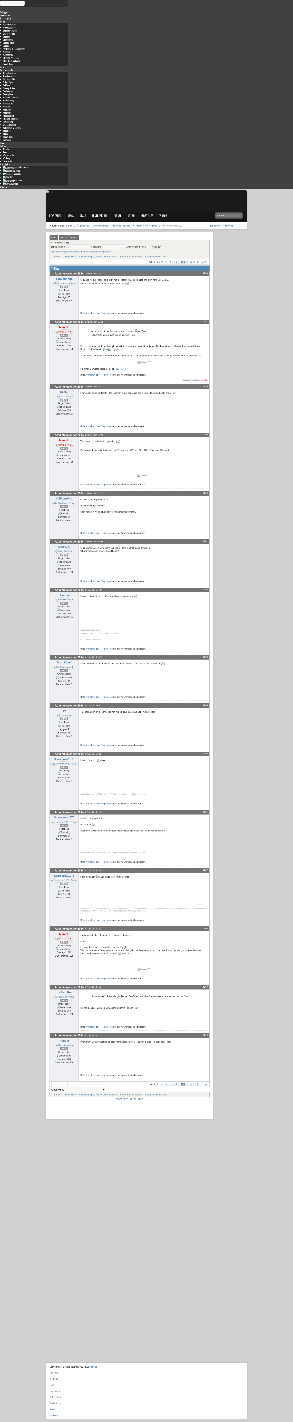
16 (174, 262)
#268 (205, 928)
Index (54, 237)
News (2, 21)
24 (206, 262)
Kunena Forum (136, 1098)
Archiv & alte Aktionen (131, 256)
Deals (3, 67)
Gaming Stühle (9, 88)
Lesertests (7, 161)
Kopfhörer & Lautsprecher (14, 49)
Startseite (5, 18)
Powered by (122, 1098)
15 (170, 262)
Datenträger (8, 82)
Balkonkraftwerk (10, 30)
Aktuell (63, 237)
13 (162, 262)
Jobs (5, 152)
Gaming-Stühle (9, 42)
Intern (3, 146)
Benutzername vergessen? (85, 251)
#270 (205, 1035)
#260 (205, 493)
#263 (205, 657)
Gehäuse (6, 36)
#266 (205, 812)
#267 (205, 870)
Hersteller (5, 164)
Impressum (55, 1391)
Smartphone (8, 94)
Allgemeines (70, 256)
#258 (205, 386)
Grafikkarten (8, 39)
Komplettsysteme (10, 97)
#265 (205, 753)
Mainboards (8, 54)
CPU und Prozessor (11, 58)
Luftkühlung (8, 121)
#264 (205, 705)
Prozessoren (8, 115)
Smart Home (8, 64)
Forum (3, 143)
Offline (64, 287)
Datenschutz (55, 1397)
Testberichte (6, 70)
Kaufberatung (8, 100)
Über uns (54, 1373)
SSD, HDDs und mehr (12, 61)
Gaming (6, 45)
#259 (205, 435)
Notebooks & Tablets (12, 128)
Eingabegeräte (9, 33)
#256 (205, 273)
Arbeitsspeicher (9, 27)
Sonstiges (7, 130)
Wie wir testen (9, 155)
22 (199, 262)
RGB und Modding (10, 118)
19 (187, 262)
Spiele (5, 133)
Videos (3, 187)
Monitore (6, 51)
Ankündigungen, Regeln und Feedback (98, 256)
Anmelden (90, 313)
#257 (205, 321)
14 (166, 262)
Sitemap (93, 1367)
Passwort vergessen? (61, 251)
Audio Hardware (9, 24)
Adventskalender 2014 (156, 256)
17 (178, 262)
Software (7, 140)
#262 (205, 590)
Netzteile (7, 109)
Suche (74, 237)
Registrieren (227, 225)
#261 (205, 541)
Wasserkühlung (9, 124)
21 (195, 262)
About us (6, 149)
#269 (205, 987)
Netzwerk (7, 112)
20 (191, 262)
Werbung (6, 158)
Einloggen (215, 225)
